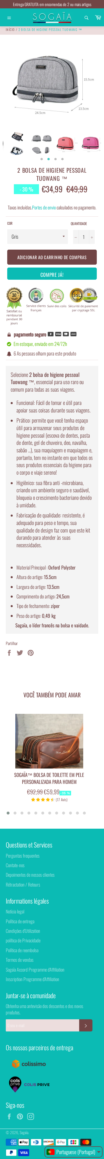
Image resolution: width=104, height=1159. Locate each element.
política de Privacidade (23, 940)
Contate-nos (15, 865)
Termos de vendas (20, 959)
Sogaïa (24, 1132)
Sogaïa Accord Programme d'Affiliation (35, 969)
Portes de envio (44, 207)
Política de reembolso (22, 950)
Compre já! (52, 274)
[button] (8, 813)
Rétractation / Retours (23, 884)
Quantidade (79, 223)
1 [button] (41, 159)
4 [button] (62, 159)
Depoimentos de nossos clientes (30, 874)
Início (10, 29)
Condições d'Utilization (23, 930)
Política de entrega (20, 921)
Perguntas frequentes (23, 855)
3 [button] (55, 159)
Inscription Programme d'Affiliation (32, 979)
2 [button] (48, 159)
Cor (9, 223)
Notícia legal (15, 911)
